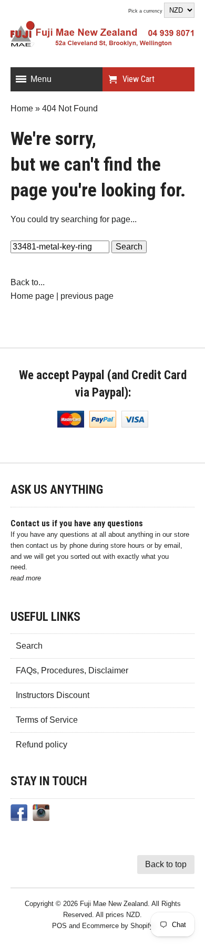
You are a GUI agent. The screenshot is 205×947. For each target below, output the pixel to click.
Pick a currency (146, 11)
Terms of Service (47, 719)
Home (22, 108)
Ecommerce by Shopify (117, 926)
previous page (87, 296)
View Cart (138, 79)
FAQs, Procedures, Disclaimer (72, 670)
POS (59, 926)
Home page (32, 296)
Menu (41, 79)
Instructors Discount (52, 695)
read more (26, 578)
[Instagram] (41, 814)
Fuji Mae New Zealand (114, 904)
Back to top (166, 864)
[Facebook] (19, 814)
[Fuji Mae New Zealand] (102, 36)
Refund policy (41, 744)
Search (29, 645)
